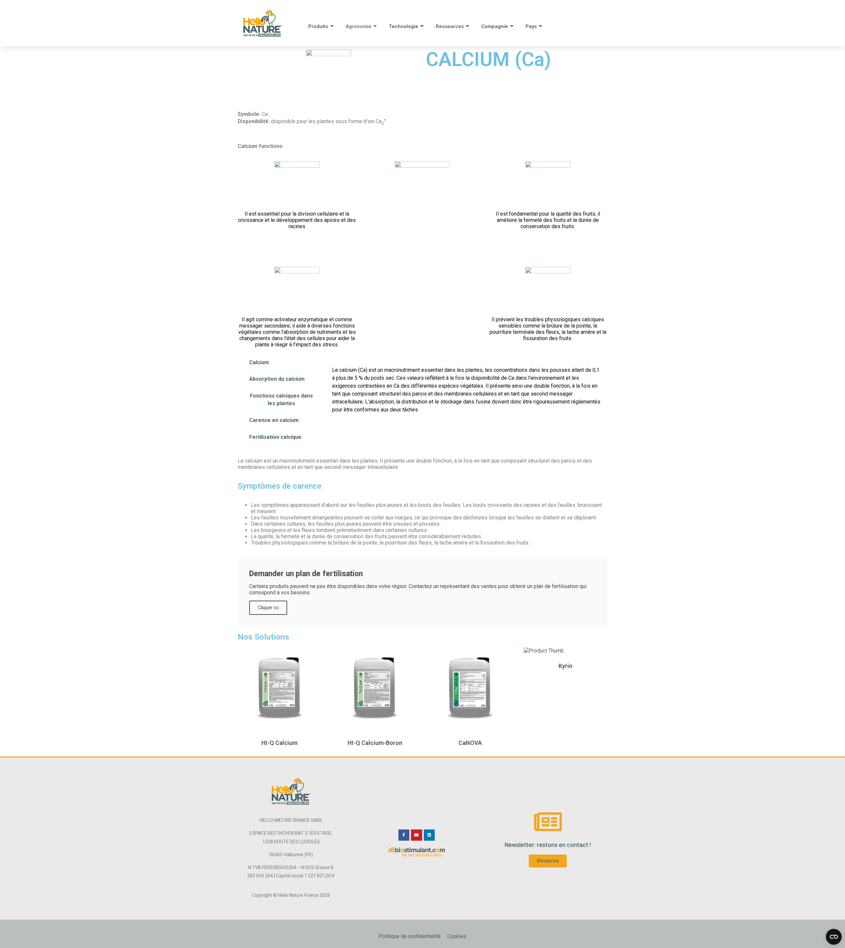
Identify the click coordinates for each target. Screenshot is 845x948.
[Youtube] (416, 835)
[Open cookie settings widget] (834, 937)
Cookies (456, 936)
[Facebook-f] (404, 835)
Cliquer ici (268, 608)
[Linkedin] (429, 835)
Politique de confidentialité (410, 936)
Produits (318, 26)
